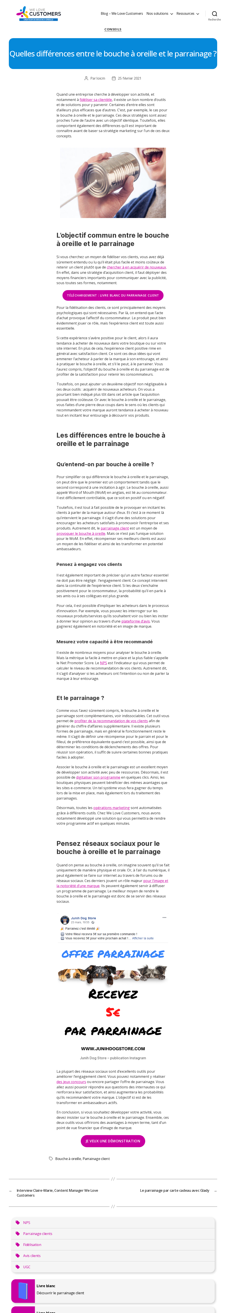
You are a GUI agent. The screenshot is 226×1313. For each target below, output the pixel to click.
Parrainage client (96, 1158)
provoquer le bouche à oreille (80, 533)
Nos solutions (157, 13)
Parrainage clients (37, 1233)
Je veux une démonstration (113, 1141)
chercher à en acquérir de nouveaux (136, 267)
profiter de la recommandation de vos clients (111, 720)
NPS (103, 662)
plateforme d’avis (135, 621)
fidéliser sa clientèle (96, 99)
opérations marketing (111, 807)
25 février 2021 (129, 78)
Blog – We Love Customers (122, 13)
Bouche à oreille (68, 1158)
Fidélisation (32, 1244)
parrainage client (115, 528)
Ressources (185, 13)
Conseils (112, 29)
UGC (26, 1267)
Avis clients (32, 1255)
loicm (100, 78)
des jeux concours (71, 1081)
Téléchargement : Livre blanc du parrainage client (113, 295)
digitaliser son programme (98, 777)
